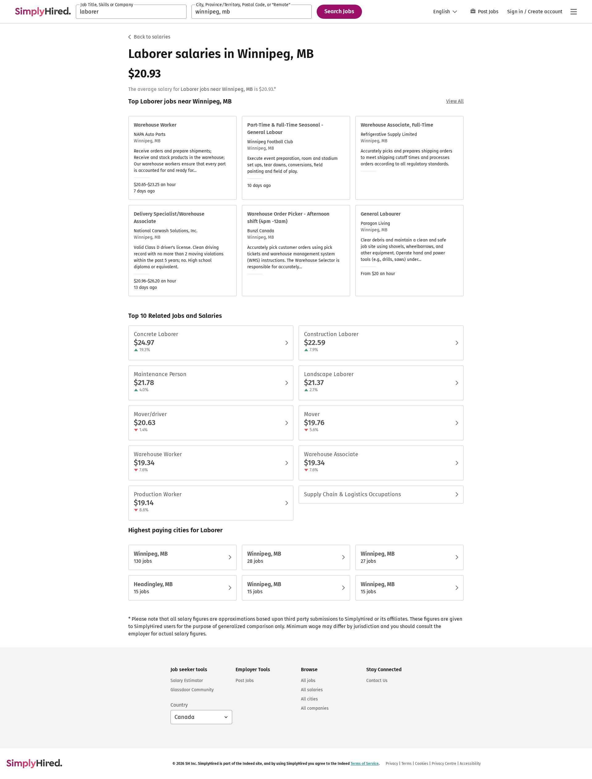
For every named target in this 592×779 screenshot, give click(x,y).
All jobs (308, 680)
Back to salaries (152, 37)
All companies (315, 708)
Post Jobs (488, 11)
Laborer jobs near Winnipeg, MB (217, 89)
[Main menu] (573, 11)
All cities (309, 699)
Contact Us (377, 680)
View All (455, 101)
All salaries (312, 689)
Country (179, 705)
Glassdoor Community (192, 689)
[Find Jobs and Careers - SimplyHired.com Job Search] (43, 11)
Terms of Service (365, 763)
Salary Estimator (187, 680)
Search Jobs (339, 11)
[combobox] (131, 12)
